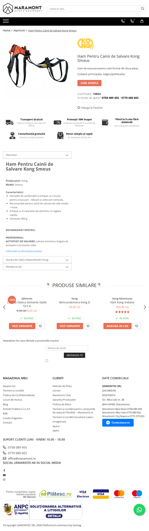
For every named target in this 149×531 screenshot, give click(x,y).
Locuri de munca (12, 399)
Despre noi (9, 386)
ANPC (56, 430)
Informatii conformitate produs (24, 251)
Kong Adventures (122, 298)
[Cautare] (142, 8)
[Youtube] (4, 475)
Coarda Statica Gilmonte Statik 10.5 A (27, 304)
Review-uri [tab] (14, 266)
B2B (5, 413)
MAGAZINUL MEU (15, 378)
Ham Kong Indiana (122, 302)
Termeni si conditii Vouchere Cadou (73, 417)
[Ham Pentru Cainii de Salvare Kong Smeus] (37, 67)
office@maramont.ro (21, 458)
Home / (8, 30)
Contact (7, 422)
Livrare (57, 390)
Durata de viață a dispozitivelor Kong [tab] (27, 259)
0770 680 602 (17, 453)
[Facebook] (4, 470)
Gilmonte (27, 298)
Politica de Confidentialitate (19, 395)
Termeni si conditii (13, 390)
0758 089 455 (17, 447)
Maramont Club (62, 395)
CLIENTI (58, 378)
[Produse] (6, 22)
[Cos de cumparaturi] (142, 21)
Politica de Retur (62, 404)
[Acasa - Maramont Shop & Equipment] (22, 8)
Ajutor (56, 426)
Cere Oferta (89, 83)
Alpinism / (21, 30)
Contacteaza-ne (121, 422)
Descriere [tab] (11, 155)
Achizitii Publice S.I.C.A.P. (17, 409)
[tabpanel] (37, 67)
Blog (5, 404)
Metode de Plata (62, 386)
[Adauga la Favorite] (40, 326)
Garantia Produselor (64, 399)
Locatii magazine (12, 418)
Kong (75, 298)
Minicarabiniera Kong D (74, 302)
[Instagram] (4, 479)
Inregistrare (59, 421)
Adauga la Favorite (91, 107)
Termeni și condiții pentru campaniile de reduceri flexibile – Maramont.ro (74, 410)
